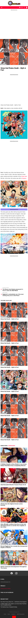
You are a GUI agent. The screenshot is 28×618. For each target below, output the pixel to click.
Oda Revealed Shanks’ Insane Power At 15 (13, 484)
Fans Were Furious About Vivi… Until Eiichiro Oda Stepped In (14, 601)
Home (5, 614)
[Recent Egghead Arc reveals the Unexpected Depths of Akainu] (14, 537)
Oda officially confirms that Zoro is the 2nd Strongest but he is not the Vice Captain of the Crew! (13, 526)
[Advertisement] (14, 25)
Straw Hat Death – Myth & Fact (10, 319)
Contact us (13, 614)
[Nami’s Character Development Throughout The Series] (14, 557)
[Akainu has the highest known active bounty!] (14, 494)
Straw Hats (24, 176)
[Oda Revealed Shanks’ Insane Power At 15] (14, 475)
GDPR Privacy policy (20, 614)
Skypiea (24, 178)
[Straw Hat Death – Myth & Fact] (14, 310)
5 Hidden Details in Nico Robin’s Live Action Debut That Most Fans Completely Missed (14, 464)
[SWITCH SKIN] (26, 7)
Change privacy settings (5, 588)
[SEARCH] (24, 7)
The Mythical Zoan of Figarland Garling (9, 606)
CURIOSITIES (4, 316)
